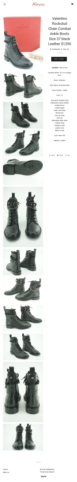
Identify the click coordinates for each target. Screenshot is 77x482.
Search (5, 469)
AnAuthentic (50, 469)
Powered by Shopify (47, 472)
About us (6, 472)
